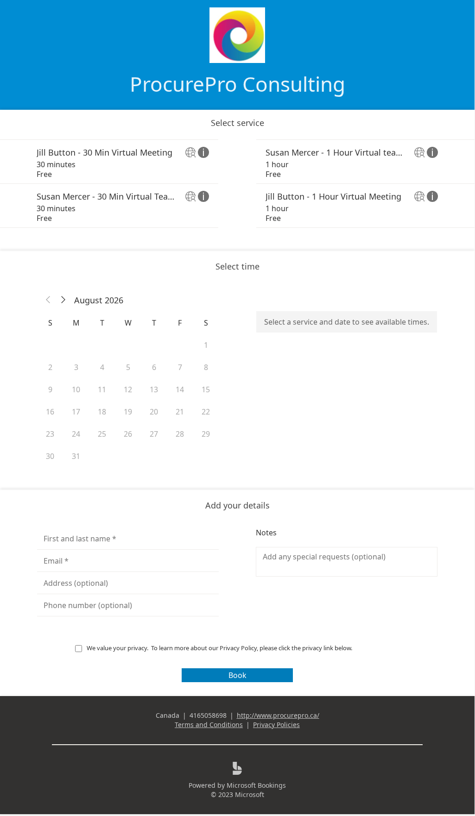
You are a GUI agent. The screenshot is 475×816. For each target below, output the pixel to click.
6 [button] (154, 367)
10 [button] (76, 389)
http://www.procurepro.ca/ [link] (278, 715)
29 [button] (206, 434)
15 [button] (206, 389)
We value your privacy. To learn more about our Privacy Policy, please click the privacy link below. (220, 648)
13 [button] (154, 389)
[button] (48, 300)
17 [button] (76, 412)
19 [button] (128, 412)
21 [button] (180, 412)
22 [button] (206, 412)
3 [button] (76, 367)
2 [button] (50, 367)
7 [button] (180, 367)
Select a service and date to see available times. (346, 322)
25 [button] (102, 434)
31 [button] (76, 456)
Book (237, 675)
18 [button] (102, 412)
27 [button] (154, 434)
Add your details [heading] (237, 505)
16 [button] (50, 412)
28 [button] (180, 434)
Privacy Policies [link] (276, 724)
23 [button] (50, 434)
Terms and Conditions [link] (209, 724)
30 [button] (50, 456)
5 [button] (128, 367)
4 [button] (102, 367)
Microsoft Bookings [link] (256, 785)
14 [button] (180, 389)
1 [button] (206, 345)
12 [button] (128, 389)
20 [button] (154, 412)
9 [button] (50, 389)
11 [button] (102, 389)
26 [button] (128, 434)
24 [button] (76, 434)
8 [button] (206, 367)
